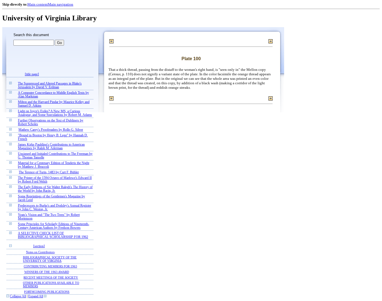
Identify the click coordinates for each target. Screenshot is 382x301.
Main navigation (60, 4)
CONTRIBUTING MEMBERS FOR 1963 (50, 266)
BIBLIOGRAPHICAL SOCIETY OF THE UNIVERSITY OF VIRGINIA (50, 259)
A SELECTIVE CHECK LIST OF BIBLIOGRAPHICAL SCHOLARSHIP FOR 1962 (53, 235)
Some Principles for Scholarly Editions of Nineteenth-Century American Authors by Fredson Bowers (53, 226)
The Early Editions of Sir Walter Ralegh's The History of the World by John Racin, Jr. (55, 189)
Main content (37, 4)
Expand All (35, 296)
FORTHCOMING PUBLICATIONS (46, 291)
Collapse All (18, 296)
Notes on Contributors (40, 252)
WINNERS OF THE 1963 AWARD (46, 272)
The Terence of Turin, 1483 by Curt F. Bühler (49, 172)
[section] (39, 246)
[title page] (32, 74)
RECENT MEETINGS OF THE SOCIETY (50, 277)
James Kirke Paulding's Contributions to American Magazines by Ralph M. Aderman (51, 146)
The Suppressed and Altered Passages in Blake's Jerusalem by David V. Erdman (50, 85)
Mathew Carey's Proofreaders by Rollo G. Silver (50, 130)
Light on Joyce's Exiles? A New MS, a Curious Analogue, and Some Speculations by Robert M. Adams (55, 113)
